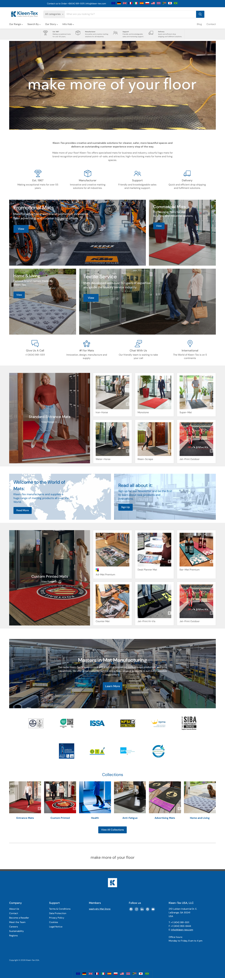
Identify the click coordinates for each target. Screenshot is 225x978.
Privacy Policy (56, 917)
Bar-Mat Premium (190, 569)
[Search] (200, 14)
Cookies (53, 922)
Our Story (51, 24)
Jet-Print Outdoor (190, 459)
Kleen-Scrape (145, 459)
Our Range (15, 24)
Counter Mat (103, 621)
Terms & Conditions (60, 908)
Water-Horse (103, 459)
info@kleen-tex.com (96, 3)
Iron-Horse (102, 412)
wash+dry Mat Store (100, 908)
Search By (33, 24)
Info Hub (67, 24)
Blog (199, 24)
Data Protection (57, 913)
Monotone (143, 412)
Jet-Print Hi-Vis (146, 621)
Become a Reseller (19, 917)
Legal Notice (55, 926)
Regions (13, 935)
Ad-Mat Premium (105, 574)
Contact (211, 24)
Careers (13, 926)
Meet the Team (17, 922)
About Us (14, 908)
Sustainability (16, 931)
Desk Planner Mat (147, 569)
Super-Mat (186, 412)
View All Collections (112, 829)
